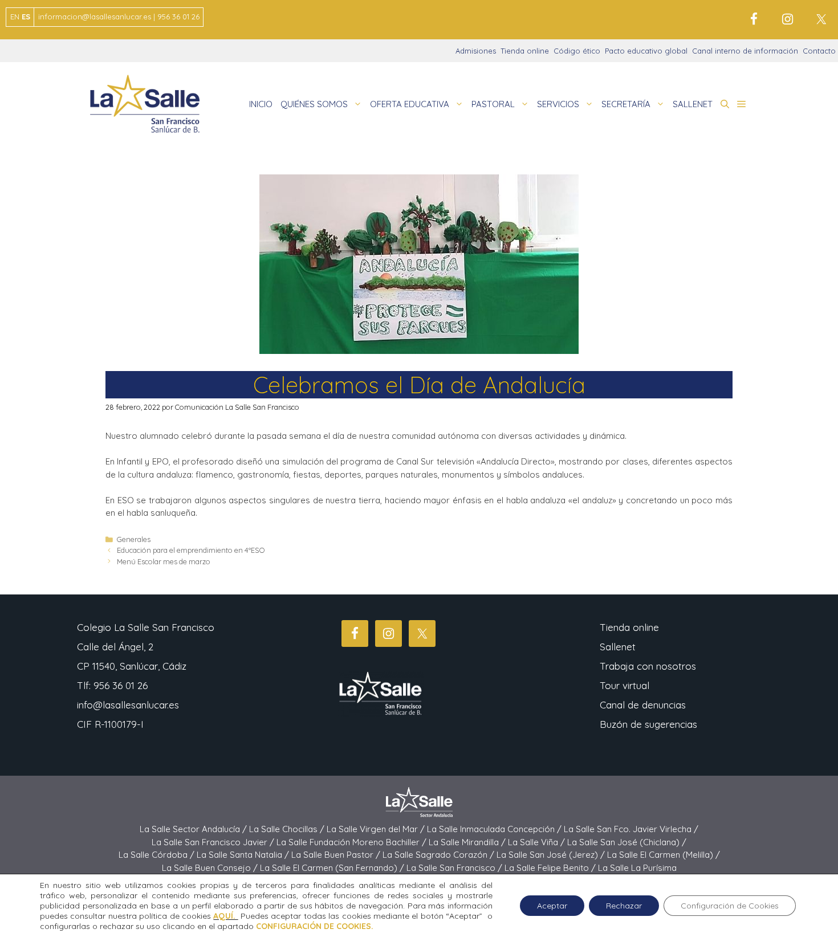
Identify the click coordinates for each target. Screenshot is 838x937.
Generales (133, 539)
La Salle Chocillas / (288, 829)
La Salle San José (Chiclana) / (626, 842)
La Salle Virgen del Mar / (377, 829)
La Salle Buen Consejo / (211, 867)
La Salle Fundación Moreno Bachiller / (352, 842)
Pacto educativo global (646, 50)
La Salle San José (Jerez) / (552, 854)
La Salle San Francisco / (455, 867)
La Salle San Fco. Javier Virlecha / (631, 829)
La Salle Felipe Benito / (551, 867)
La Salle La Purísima (637, 867)
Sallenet (618, 647)
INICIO (260, 104)
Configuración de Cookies (730, 906)
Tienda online (525, 50)
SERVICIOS (558, 104)
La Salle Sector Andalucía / (194, 829)
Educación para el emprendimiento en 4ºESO (191, 550)
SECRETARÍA (625, 104)
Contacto (819, 50)
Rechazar (624, 906)
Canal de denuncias (643, 705)
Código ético (577, 50)
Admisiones (475, 50)
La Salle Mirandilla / (468, 842)
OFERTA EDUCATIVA (409, 104)
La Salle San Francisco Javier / (214, 842)
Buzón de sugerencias (648, 724)
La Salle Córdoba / (158, 854)
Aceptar (552, 906)
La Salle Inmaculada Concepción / (495, 829)
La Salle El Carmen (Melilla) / (663, 854)
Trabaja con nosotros (648, 666)
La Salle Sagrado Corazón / (440, 854)
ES (26, 16)
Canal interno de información (745, 50)
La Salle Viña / (537, 842)
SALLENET (693, 104)
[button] (725, 104)
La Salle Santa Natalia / (244, 854)
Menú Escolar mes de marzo (163, 561)
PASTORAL (493, 104)
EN (14, 16)
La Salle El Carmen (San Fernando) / (333, 867)
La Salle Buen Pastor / (337, 854)
